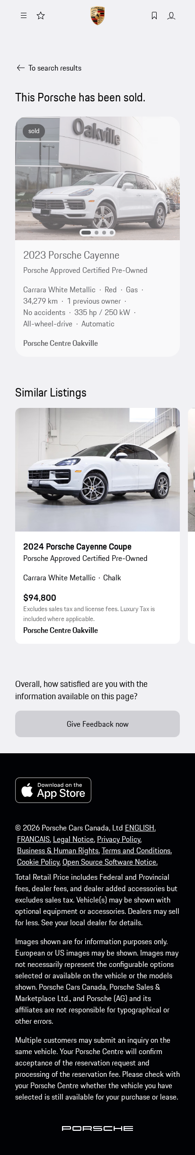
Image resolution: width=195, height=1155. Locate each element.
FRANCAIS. (34, 839)
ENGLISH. (140, 827)
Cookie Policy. (39, 861)
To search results (54, 67)
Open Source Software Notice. (110, 861)
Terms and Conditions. (137, 850)
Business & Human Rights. (58, 850)
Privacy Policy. (119, 839)
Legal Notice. (74, 839)
